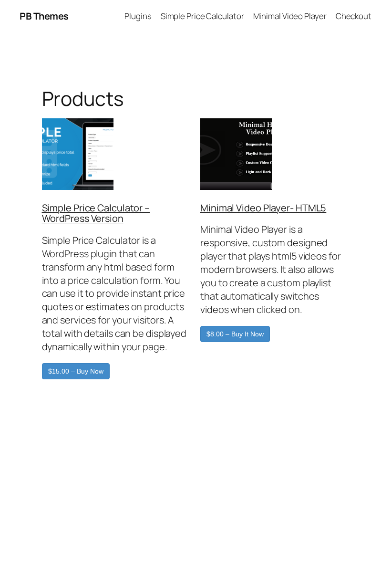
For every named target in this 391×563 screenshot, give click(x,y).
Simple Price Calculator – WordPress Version (96, 213)
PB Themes (44, 16)
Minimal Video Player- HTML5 (263, 207)
